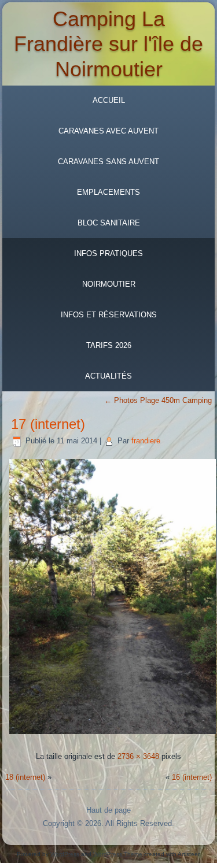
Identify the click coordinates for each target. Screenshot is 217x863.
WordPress (64, 854)
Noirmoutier (108, 284)
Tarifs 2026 (108, 345)
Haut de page (108, 810)
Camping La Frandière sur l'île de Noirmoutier (108, 43)
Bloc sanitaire (109, 222)
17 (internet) (48, 424)
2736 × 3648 (138, 756)
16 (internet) (192, 777)
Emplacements (108, 192)
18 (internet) (25, 777)
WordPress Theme (117, 854)
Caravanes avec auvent (108, 131)
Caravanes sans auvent (108, 161)
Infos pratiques (108, 253)
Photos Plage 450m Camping (158, 400)
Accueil (109, 100)
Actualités (108, 376)
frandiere (145, 440)
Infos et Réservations (109, 314)
